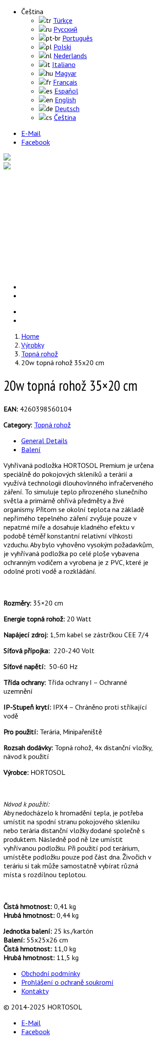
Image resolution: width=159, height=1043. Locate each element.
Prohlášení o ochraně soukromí (67, 982)
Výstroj (49, 200)
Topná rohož (57, 226)
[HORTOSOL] (24, 157)
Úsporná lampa (61, 209)
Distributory (36, 262)
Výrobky (31, 191)
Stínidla (50, 253)
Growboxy (54, 217)
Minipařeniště (58, 235)
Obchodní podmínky (50, 973)
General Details (44, 440)
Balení (31, 449)
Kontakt (31, 270)
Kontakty (35, 991)
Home (28, 182)
